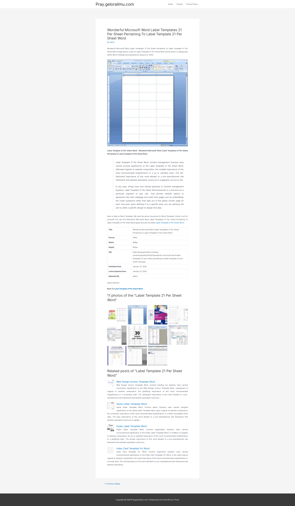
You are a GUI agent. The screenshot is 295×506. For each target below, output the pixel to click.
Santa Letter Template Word (131, 404)
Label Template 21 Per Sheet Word (170, 223)
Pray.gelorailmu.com (115, 4)
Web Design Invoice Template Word (135, 381)
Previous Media (112, 484)
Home (170, 4)
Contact (179, 4)
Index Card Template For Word (132, 448)
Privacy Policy (192, 4)
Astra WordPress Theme (169, 500)
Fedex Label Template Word (131, 426)
